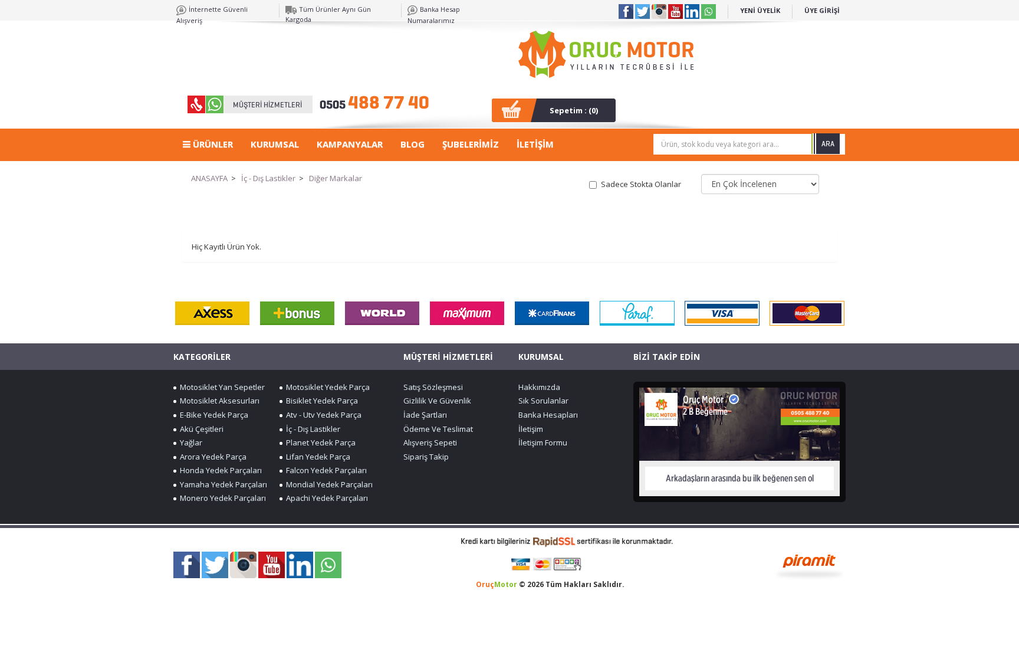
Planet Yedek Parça (319, 442)
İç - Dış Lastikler (268, 178)
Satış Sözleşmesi (433, 387)
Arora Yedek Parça (211, 456)
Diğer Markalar (335, 178)
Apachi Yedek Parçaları (325, 498)
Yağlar (189, 442)
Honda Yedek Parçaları (219, 470)
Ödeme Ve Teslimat (438, 429)
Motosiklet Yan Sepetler (220, 387)
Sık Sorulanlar (543, 400)
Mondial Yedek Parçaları (327, 484)
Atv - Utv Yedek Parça (321, 414)
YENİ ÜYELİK (760, 10)
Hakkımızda (539, 387)
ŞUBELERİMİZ (470, 144)
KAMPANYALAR (350, 144)
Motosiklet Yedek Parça (326, 387)
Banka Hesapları (548, 414)
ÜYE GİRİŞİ (822, 10)
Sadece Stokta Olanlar (641, 184)
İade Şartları (425, 414)
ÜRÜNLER (211, 144)
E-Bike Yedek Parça (212, 414)
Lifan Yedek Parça (316, 456)
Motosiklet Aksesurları (217, 400)
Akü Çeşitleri (199, 429)
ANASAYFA (209, 178)
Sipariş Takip (426, 456)
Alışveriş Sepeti (430, 442)
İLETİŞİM (535, 144)
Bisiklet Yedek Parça (320, 400)
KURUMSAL (275, 144)
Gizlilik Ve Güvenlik (437, 400)
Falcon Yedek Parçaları (324, 470)
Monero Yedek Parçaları (221, 498)
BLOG (412, 144)
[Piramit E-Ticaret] (809, 565)
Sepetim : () (574, 110)
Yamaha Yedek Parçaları (221, 484)
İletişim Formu (542, 442)
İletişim (530, 429)
